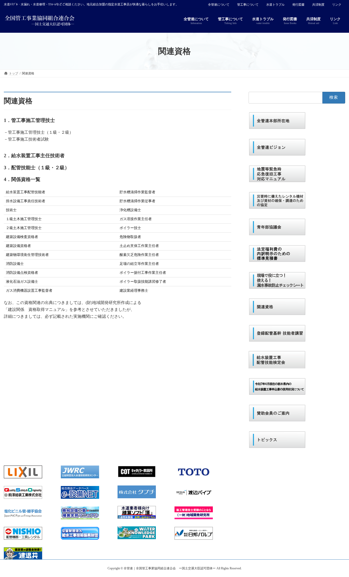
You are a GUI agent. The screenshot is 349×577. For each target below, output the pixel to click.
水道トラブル (275, 4)
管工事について (248, 4)
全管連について (218, 4)
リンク (336, 4)
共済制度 (318, 4)
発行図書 (298, 4)
